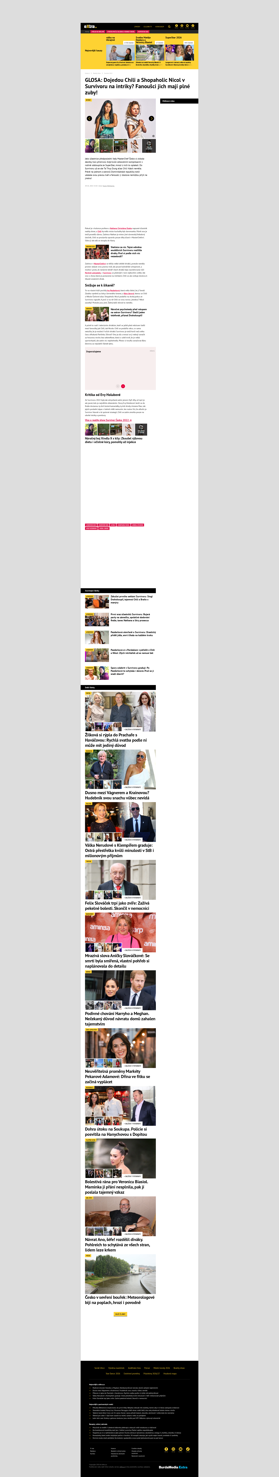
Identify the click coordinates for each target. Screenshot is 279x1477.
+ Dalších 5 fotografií (132, 787)
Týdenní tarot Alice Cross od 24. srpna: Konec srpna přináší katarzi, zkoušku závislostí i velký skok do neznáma (133, 1413)
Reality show (179, 1368)
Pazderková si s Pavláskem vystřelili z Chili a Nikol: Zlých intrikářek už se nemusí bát (133, 651)
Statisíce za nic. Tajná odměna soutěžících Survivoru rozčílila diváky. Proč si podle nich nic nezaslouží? (126, 252)
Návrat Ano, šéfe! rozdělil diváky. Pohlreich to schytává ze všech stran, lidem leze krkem (117, 1245)
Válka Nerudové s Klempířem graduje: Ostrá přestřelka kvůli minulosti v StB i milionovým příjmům (119, 850)
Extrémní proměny (132, 1373)
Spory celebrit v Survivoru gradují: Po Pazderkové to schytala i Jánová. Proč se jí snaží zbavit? (132, 670)
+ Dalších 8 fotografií (132, 729)
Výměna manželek (116, 1368)
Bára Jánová (129, 293)
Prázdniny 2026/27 (152, 1373)
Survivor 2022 (91, 525)
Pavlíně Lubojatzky (93, 273)
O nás (92, 1448)
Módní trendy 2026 (162, 1368)
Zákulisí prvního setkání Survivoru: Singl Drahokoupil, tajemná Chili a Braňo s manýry (132, 599)
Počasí (147, 1368)
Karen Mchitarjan (109, 186)
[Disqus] (120, 560)
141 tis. (182, 27)
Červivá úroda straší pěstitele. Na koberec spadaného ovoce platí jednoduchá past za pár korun (128, 1438)
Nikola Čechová (138, 525)
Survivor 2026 (104, 525)
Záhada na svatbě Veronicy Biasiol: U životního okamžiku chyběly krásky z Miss (150, 63)
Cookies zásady (137, 1448)
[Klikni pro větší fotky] (120, 118)
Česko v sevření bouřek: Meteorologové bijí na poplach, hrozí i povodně (119, 1299)
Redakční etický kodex (118, 1451)
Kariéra (92, 1454)
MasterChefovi (100, 263)
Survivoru (107, 273)
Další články (120, 1314)
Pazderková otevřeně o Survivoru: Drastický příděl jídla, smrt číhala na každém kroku (133, 634)
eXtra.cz (122, 1467)
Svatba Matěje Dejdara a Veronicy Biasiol (121, 32)
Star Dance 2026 (113, 1373)
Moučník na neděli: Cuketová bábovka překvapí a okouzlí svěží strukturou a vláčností (124, 1427)
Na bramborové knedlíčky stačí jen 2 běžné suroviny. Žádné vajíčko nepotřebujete (123, 1430)
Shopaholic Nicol (124, 525)
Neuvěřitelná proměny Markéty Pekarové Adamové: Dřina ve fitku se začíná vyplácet (117, 1076)
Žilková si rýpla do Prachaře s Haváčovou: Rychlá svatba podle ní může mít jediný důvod (116, 740)
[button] (170, 26)
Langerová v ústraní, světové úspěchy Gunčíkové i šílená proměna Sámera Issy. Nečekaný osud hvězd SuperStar (179, 64)
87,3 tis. (187, 27)
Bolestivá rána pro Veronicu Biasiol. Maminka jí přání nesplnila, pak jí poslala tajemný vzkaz (116, 1187)
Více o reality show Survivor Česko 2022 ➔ (108, 420)
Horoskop (159, 27)
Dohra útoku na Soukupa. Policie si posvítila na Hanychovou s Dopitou (116, 1131)
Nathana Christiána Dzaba (121, 228)
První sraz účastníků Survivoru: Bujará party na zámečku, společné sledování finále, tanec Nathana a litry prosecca (130, 617)
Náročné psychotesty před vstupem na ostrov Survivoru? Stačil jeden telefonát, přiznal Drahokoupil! (129, 312)
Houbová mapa (169, 1373)
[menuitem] (137, 26)
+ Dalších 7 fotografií (132, 1123)
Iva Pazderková (113, 290)
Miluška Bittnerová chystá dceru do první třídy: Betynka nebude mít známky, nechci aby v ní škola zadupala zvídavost (136, 1408)
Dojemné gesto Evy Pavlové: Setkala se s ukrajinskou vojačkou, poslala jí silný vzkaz (120, 64)
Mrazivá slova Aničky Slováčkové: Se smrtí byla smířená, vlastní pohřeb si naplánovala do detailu (117, 961)
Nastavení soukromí (138, 1456)
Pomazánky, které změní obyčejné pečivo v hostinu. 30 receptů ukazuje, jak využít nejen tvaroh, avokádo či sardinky (135, 1435)
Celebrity (148, 27)
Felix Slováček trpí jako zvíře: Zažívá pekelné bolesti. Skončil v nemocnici (117, 905)
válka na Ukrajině (98, 32)
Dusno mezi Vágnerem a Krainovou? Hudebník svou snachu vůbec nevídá (117, 795)
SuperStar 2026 (143, 32)
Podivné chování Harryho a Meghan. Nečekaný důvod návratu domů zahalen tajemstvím (120, 1019)
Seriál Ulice (99, 1368)
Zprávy (137, 27)
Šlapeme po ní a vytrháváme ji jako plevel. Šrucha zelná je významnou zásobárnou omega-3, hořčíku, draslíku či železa (137, 1433)
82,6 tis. (193, 27)
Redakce (93, 1451)
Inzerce (113, 1448)
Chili (99, 231)
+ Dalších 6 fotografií (132, 840)
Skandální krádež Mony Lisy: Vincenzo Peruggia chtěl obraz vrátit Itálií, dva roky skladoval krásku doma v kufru (134, 1410)
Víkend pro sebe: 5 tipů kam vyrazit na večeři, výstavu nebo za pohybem (119, 1415)
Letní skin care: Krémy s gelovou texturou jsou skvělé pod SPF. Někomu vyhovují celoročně (126, 1418)
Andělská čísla (134, 1368)
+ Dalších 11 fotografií (132, 1066)
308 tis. (176, 27)
